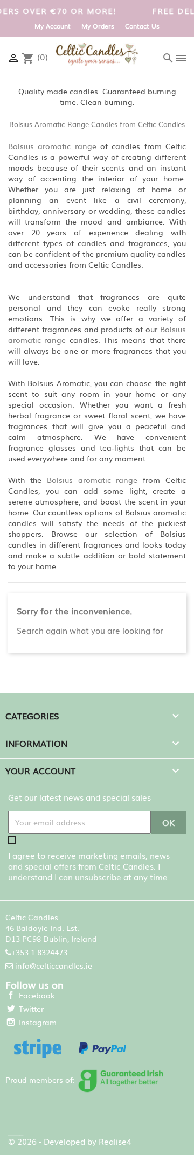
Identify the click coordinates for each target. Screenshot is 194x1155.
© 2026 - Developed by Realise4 (69, 1141)
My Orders (97, 26)
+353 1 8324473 (39, 952)
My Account (52, 26)
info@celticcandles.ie (53, 965)
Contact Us (142, 26)
